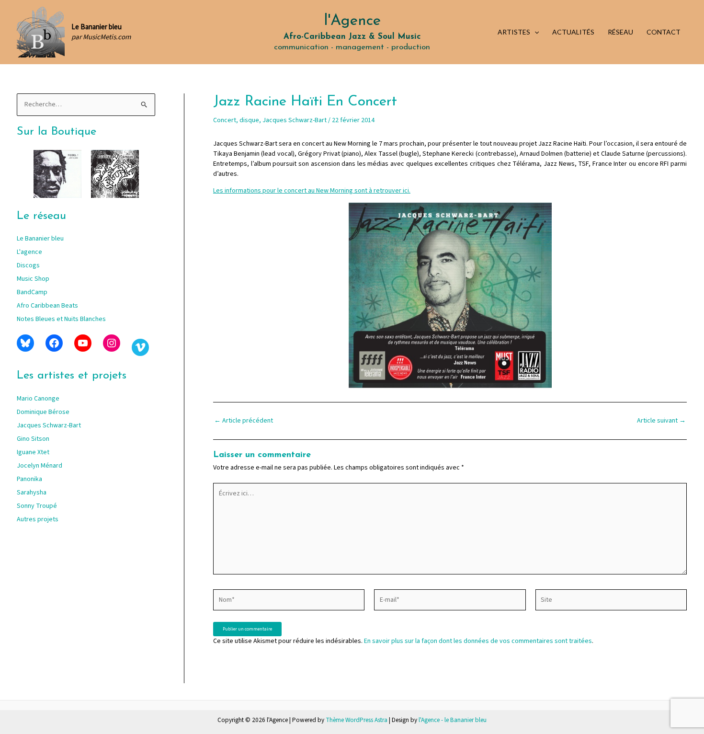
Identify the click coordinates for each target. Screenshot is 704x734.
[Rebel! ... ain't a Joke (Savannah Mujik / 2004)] (57, 174)
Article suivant (661, 420)
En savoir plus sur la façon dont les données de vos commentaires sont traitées (478, 641)
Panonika (29, 479)
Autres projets (37, 519)
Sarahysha (31, 492)
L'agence (29, 252)
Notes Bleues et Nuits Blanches (61, 319)
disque (249, 120)
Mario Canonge (38, 398)
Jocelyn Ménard (39, 465)
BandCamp (32, 292)
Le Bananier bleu (40, 238)
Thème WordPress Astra (356, 719)
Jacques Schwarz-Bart (49, 425)
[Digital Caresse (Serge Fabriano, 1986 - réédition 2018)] (115, 174)
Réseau (620, 32)
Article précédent (243, 420)
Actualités (573, 32)
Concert (224, 120)
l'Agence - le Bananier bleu (453, 719)
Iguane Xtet (33, 452)
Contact (664, 32)
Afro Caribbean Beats (47, 305)
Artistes (514, 32)
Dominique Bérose (43, 412)
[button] (534, 32)
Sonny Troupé (37, 506)
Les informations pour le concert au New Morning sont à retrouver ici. (311, 190)
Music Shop (33, 279)
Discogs (28, 265)
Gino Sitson (33, 439)
